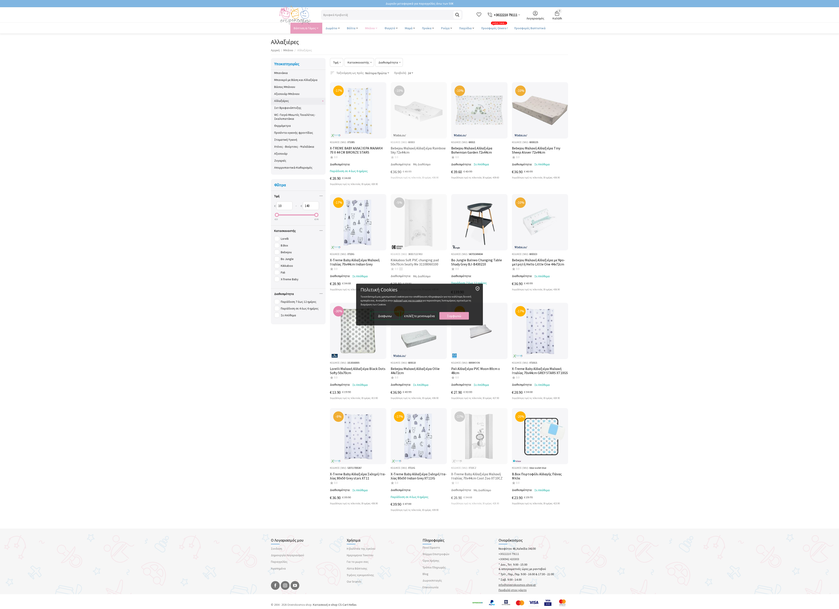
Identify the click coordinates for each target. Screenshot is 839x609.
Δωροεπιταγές (432, 580)
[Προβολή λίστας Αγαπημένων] (479, 14)
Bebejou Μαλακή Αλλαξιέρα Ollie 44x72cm (415, 371)
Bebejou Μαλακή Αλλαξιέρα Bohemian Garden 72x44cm (471, 150)
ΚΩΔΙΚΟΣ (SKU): (338, 142)
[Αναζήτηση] (457, 15)
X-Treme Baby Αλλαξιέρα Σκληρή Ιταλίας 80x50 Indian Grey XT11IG (419, 476)
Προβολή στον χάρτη (513, 590)
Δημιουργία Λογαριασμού (287, 555)
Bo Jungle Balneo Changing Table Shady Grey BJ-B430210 (476, 262)
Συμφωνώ (454, 316)
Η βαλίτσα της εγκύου (361, 549)
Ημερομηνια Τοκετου (360, 555)
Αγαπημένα (278, 568)
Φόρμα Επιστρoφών (436, 554)
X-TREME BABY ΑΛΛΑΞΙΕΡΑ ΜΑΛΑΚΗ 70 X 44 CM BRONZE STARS (356, 150)
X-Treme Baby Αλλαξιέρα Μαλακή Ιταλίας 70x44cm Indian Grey (355, 262)
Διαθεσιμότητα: (340, 164)
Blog (425, 574)
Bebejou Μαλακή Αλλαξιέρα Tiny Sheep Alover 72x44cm (536, 150)
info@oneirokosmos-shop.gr (517, 585)
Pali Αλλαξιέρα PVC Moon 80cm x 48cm (475, 371)
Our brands (354, 581)
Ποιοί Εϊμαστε (431, 547)
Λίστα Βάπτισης (357, 568)
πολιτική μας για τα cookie (407, 300)
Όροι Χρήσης (431, 561)
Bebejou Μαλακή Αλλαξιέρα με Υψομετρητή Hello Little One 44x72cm (538, 262)
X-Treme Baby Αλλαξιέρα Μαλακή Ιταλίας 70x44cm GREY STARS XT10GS (540, 371)
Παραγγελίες (279, 562)
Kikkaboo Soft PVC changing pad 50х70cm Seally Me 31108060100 (415, 262)
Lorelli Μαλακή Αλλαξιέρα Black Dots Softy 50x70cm (357, 371)
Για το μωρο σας (358, 562)
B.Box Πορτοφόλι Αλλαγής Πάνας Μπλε (537, 476)
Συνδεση (276, 549)
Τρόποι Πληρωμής (434, 567)
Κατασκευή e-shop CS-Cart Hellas (335, 605)
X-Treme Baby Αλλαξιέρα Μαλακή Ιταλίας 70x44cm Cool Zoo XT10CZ (477, 476)
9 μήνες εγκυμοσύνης (360, 575)
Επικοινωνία (431, 587)
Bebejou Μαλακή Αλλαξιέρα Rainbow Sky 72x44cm (418, 150)
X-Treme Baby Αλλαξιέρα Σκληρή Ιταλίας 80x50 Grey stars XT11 (358, 476)
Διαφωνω (385, 316)
